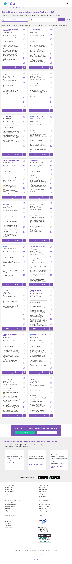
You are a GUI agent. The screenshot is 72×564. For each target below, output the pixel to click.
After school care (8, 525)
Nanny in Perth (41, 493)
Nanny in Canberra (42, 494)
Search (9, 7)
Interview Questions (9, 491)
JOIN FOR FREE (25, 432)
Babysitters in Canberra (9, 510)
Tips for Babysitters (9, 489)
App (16, 550)
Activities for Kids (8, 494)
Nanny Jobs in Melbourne (44, 504)
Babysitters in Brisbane (9, 506)
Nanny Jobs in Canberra (43, 510)
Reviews (21, 550)
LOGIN (46, 432)
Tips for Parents (8, 487)
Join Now (58, 15)
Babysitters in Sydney (9, 502)
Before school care (8, 527)
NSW (17, 7)
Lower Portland (23, 7)
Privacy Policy (41, 550)
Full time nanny (7, 518)
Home (5, 7)
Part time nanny (8, 519)
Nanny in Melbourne (42, 489)
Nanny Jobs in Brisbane (43, 506)
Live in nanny (7, 523)
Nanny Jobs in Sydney (43, 502)
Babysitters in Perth (8, 508)
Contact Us (54, 550)
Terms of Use (33, 550)
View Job (7, 67)
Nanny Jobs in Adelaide (43, 511)
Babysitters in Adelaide (9, 511)
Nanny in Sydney (41, 487)
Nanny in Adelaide (42, 496)
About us (48, 550)
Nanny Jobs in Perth (42, 508)
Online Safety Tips (8, 493)
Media (26, 550)
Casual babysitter (8, 521)
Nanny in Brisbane (42, 491)
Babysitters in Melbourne (10, 504)
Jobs (13, 7)
